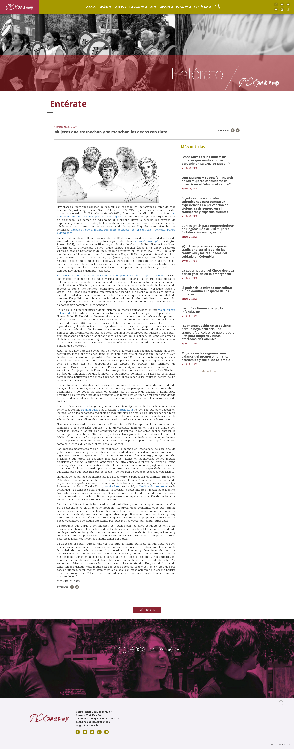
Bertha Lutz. (125, 409)
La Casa (90, 6)
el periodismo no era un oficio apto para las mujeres (116, 215)
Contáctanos (203, 6)
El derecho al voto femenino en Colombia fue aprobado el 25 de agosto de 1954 (110, 275)
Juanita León (112, 486)
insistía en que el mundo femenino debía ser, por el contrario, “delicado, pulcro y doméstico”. (116, 231)
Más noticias (209, 371)
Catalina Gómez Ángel (153, 486)
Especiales (166, 6)
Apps (153, 6)
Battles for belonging (146, 241)
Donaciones (183, 6)
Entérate (120, 6)
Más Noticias (147, 610)
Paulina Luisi (90, 409)
